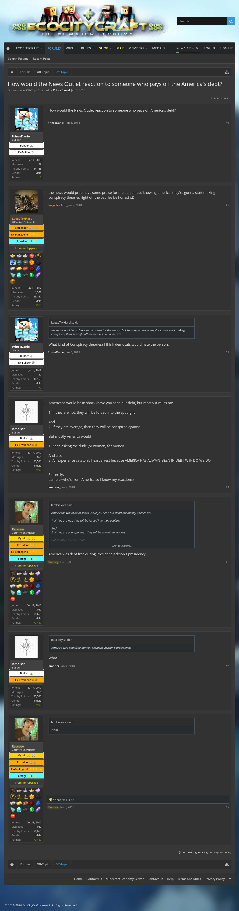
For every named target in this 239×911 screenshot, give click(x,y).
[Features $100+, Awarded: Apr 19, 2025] (19, 269)
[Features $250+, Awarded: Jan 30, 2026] (38, 586)
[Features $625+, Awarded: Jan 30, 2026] (32, 593)
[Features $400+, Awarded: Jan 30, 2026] (19, 593)
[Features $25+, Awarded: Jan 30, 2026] (32, 580)
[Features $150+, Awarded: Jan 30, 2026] (25, 586)
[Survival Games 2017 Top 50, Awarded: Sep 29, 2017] (19, 580)
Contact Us (94, 879)
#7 (227, 807)
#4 (227, 487)
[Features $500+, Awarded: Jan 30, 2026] (25, 593)
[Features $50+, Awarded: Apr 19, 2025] (38, 262)
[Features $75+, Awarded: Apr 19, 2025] (13, 269)
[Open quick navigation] (227, 72)
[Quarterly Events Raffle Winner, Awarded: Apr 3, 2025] (38, 573)
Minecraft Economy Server (125, 879)
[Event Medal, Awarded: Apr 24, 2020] (38, 256)
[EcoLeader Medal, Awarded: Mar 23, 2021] (25, 256)
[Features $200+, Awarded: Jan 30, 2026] (32, 586)
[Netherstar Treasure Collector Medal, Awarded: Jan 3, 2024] (25, 262)
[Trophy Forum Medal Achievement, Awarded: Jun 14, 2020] (32, 256)
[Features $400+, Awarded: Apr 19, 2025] (19, 275)
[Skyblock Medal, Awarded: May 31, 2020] (13, 262)
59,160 (37, 296)
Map (120, 48)
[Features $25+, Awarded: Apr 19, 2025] (32, 262)
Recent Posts (41, 59)
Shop (103, 48)
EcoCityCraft (27, 48)
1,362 (38, 292)
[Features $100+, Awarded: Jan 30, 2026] (19, 586)
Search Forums (18, 59)
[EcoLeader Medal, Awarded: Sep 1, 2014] (19, 573)
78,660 (37, 614)
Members (136, 48)
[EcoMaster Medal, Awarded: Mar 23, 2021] (19, 256)
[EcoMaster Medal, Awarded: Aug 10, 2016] (25, 573)
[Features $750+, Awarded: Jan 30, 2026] (38, 593)
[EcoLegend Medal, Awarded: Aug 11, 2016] (32, 573)
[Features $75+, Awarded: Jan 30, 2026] (13, 586)
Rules (86, 48)
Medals (158, 48)
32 (40, 164)
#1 (227, 122)
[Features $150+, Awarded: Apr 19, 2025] (25, 269)
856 (39, 457)
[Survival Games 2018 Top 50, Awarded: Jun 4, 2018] (25, 580)
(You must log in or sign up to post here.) (205, 852)
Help (170, 879)
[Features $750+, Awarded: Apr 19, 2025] (38, 275)
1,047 (38, 609)
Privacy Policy (215, 879)
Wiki (69, 48)
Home (78, 879)
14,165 (37, 168)
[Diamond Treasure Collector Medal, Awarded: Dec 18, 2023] (19, 262)
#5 (227, 562)
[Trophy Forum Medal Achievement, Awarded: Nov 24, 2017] (13, 599)
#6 (227, 666)
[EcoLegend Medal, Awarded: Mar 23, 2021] (13, 256)
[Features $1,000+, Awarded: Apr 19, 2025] (13, 282)
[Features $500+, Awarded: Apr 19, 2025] (25, 275)
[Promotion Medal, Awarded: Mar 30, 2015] (13, 573)
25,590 (37, 461)
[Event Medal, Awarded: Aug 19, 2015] (13, 580)
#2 (227, 205)
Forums (54, 48)
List (71, 800)
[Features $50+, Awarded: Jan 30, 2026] (38, 580)
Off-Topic (32, 90)
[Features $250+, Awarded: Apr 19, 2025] (38, 269)
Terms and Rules (189, 879)
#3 (227, 352)
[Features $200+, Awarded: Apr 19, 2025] (32, 269)
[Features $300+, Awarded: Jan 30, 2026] (13, 593)
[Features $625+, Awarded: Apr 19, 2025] (32, 275)
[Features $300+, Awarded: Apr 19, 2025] (13, 275)
